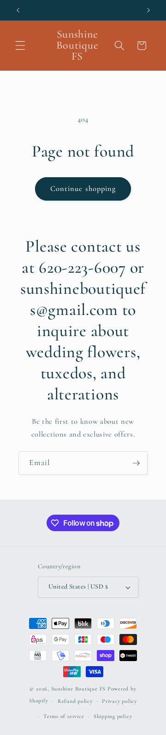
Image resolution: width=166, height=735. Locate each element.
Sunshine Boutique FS (78, 688)
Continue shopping (83, 188)
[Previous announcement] (18, 10)
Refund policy (75, 701)
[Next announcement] (148, 10)
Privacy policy (119, 701)
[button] (20, 45)
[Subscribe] (136, 463)
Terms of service (63, 716)
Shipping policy (113, 716)
